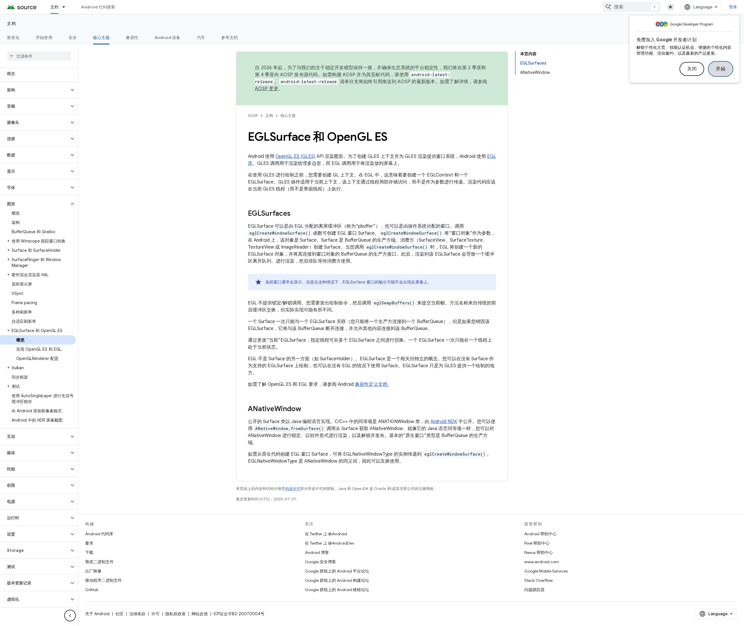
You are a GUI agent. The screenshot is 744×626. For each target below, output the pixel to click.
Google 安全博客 (320, 561)
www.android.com (541, 561)
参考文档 (229, 37)
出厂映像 (93, 571)
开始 (720, 69)
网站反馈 (200, 613)
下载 (89, 552)
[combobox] (631, 7)
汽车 (201, 37)
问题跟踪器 (534, 589)
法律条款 (137, 613)
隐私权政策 (175, 613)
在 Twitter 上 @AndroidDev (329, 543)
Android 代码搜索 (98, 7)
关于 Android (97, 613)
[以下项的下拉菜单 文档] (66, 7)
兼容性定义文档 (371, 384)
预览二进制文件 (99, 561)
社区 (119, 613)
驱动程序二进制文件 (103, 580)
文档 (54, 7)
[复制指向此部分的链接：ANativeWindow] (307, 409)
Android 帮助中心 (540, 533)
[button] (34, 89)
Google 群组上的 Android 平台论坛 (337, 571)
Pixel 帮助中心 (537, 543)
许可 (155, 613)
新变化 (13, 37)
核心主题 (101, 37)
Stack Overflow (538, 580)
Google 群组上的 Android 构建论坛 (337, 580)
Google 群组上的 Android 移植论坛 (337, 589)
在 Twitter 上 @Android (326, 533)
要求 (89, 543)
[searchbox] (39, 56)
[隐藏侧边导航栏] (70, 615)
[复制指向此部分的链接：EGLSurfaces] (296, 214)
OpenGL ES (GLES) (295, 156)
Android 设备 (167, 37)
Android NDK (443, 422)
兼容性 (132, 37)
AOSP (253, 115)
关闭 (692, 69)
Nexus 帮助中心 (538, 552)
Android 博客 (317, 552)
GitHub (91, 589)
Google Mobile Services (546, 571)
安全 (73, 37)
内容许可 (292, 488)
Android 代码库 (99, 533)
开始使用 (44, 37)
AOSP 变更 (266, 89)
